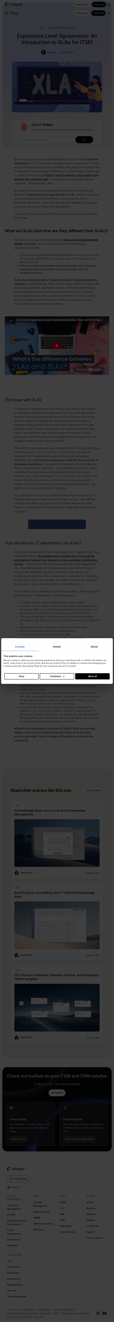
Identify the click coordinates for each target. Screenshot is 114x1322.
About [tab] (94, 646)
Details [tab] (57, 646)
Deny (21, 676)
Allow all (92, 676)
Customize (55, 676)
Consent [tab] (19, 646)
